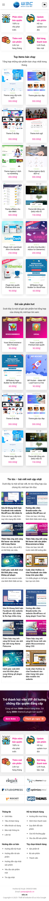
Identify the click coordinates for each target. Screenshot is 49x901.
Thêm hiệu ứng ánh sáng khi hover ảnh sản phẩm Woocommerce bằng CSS (36, 543)
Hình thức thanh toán (38, 821)
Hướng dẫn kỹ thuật (13, 849)
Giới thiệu (8, 816)
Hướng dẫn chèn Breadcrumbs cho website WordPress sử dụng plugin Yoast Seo (36, 512)
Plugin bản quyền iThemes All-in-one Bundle (12, 287)
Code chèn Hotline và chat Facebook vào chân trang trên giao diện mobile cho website (36, 574)
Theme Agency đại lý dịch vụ (36, 172)
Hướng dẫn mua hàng (38, 816)
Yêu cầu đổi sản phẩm (38, 838)
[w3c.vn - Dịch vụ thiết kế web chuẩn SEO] (23, 4)
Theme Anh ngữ (36, 133)
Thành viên (33, 858)
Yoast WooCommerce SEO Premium (12, 344)
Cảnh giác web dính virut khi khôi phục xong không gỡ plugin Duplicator (12, 574)
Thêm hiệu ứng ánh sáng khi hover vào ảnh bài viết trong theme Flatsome (12, 543)
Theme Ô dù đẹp (12, 133)
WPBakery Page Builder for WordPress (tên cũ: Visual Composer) (36, 288)
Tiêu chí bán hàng (12, 821)
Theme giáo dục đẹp (36, 95)
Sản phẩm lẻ (34, 849)
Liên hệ (7, 835)
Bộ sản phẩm (34, 853)
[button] (3, 4)
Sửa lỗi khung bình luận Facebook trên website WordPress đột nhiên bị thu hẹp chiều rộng (11, 512)
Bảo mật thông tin (12, 830)
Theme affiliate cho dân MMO (12, 210)
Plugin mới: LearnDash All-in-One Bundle (13, 248)
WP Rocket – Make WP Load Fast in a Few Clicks (36, 382)
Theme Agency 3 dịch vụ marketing (12, 172)
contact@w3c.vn (27, 892)
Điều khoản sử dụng (13, 826)
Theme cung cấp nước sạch (13, 96)
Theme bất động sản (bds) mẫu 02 (36, 210)
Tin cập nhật (10, 877)
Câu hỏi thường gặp (37, 834)
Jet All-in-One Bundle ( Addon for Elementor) (36, 248)
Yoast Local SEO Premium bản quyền (36, 344)
